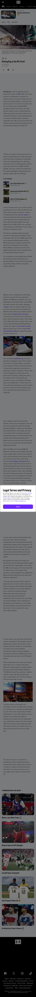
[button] (18, 506)
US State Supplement (20, 501)
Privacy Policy (7, 498)
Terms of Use (28, 493)
